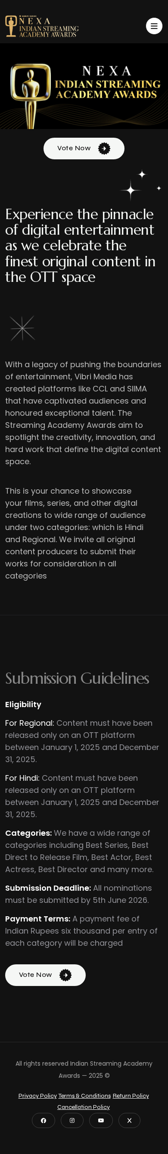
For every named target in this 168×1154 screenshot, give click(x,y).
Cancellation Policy (83, 1107)
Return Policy (131, 1095)
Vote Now (74, 148)
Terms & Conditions (85, 1095)
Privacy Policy (38, 1095)
